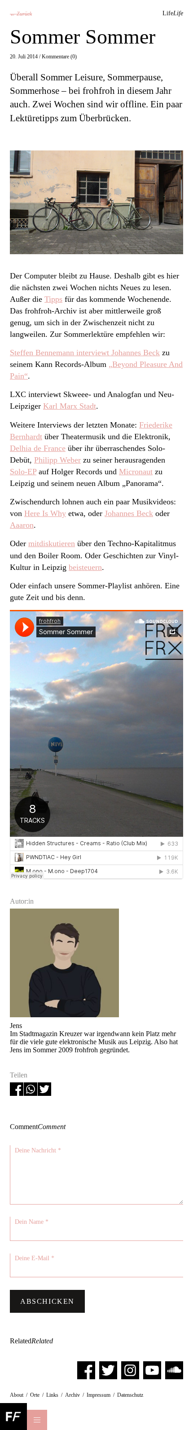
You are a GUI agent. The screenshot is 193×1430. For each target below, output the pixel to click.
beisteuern (85, 567)
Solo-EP (23, 471)
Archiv (72, 1395)
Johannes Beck (129, 513)
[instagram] (130, 1369)
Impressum (98, 1395)
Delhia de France (38, 448)
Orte (34, 1395)
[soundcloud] (174, 1369)
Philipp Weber (57, 459)
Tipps (53, 299)
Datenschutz (130, 1395)
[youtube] (152, 1369)
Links (52, 1395)
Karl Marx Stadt (69, 406)
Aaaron (22, 525)
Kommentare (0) (59, 56)
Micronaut (136, 471)
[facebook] (86, 1369)
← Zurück (21, 14)
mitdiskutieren (51, 543)
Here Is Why (45, 513)
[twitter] (108, 1369)
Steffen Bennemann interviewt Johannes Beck (85, 352)
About (16, 1395)
